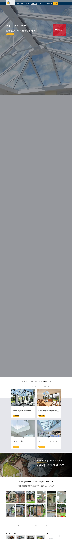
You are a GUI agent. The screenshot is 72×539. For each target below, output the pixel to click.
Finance (44, 3)
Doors (22, 3)
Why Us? (39, 3)
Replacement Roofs (34, 3)
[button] (10, 34)
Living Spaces (27, 3)
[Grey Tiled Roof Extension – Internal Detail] (10, 510)
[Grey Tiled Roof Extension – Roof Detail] (61, 497)
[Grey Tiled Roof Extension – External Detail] (15, 497)
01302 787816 (62, 1)
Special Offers (49, 3)
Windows (17, 3)
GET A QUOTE (56, 3)
